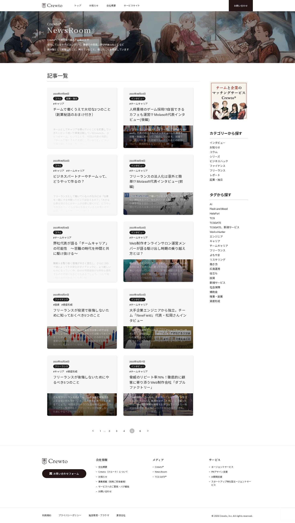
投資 (212, 278)
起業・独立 (216, 179)
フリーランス (217, 170)
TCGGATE (215, 222)
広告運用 (215, 269)
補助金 (214, 292)
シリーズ (215, 156)
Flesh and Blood (219, 209)
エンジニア (216, 236)
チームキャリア (219, 246)
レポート (215, 175)
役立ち (214, 273)
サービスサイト (132, 5)
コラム (214, 152)
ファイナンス (217, 166)
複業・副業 (216, 296)
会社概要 (111, 5)
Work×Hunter (217, 232)
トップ (77, 5)
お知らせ (94, 5)
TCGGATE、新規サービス (224, 227)
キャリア (215, 241)
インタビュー (217, 143)
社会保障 (215, 287)
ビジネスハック (219, 161)
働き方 (214, 264)
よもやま (215, 255)
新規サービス (217, 282)
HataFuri (215, 213)
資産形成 (215, 301)
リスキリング (217, 259)
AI (211, 204)
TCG (212, 218)
